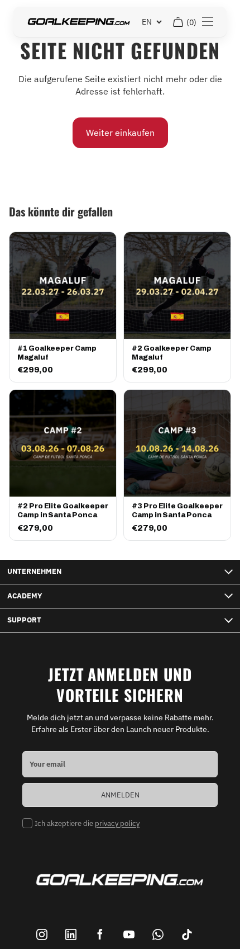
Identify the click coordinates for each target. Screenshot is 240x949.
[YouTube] (129, 934)
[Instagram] (41, 934)
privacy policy (117, 823)
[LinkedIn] (70, 934)
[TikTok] (187, 934)
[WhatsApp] (158, 934)
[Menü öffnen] (207, 21)
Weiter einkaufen (120, 132)
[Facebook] (99, 934)
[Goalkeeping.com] (79, 22)
